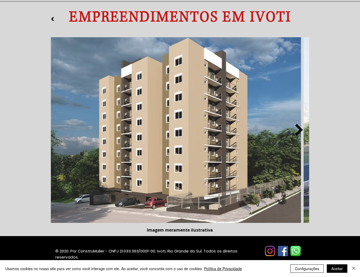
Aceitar (337, 268)
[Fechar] (354, 268)
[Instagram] (270, 251)
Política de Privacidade (223, 268)
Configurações (307, 268)
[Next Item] (299, 130)
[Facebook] (283, 251)
